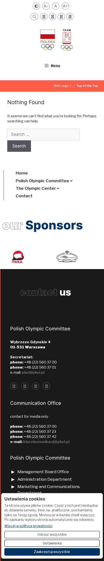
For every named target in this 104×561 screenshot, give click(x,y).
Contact (24, 195)
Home (22, 173)
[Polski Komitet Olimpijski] (56, 39)
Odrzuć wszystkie (52, 534)
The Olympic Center (36, 188)
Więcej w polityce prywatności (28, 526)
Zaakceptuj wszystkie (52, 552)
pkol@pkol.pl (33, 372)
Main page (61, 86)
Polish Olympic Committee (42, 180)
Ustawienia (52, 543)
